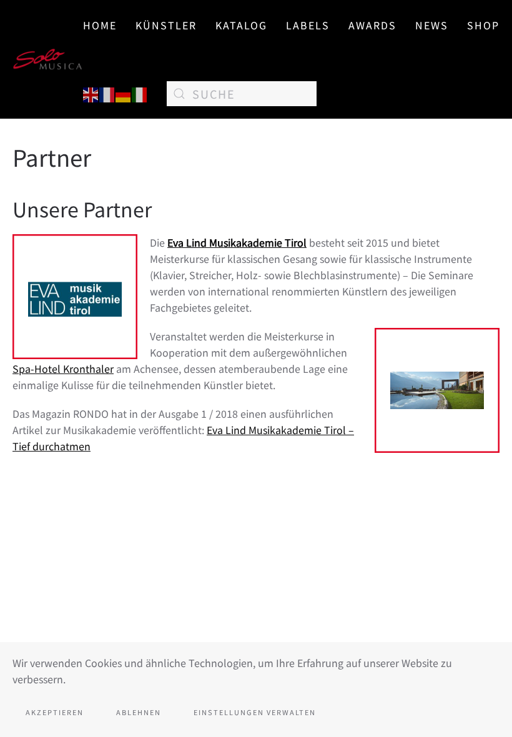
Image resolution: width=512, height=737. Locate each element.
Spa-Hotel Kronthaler (63, 368)
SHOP (483, 24)
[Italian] (140, 93)
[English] (91, 93)
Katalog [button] (241, 24)
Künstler (166, 24)
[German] (124, 93)
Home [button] (100, 24)
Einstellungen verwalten (255, 712)
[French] (107, 93)
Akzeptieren (55, 712)
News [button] (431, 24)
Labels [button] (308, 24)
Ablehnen (138, 712)
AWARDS (372, 24)
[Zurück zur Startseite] (47, 59)
